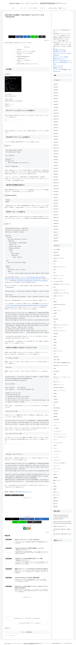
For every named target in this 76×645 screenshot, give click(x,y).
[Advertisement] (27, 26)
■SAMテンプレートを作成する (24, 60)
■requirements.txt (22, 58)
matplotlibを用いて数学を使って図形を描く (62, 530)
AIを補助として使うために (60, 49)
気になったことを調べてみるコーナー (62, 60)
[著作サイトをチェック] (24, 528)
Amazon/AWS (8, 495)
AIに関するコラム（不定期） (60, 51)
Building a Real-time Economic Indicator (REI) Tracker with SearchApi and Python (62, 522)
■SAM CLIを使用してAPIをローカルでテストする (27, 63)
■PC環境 (19, 49)
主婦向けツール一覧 (58, 67)
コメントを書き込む (27, 632)
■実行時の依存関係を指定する (24, 56)
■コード (20, 54)
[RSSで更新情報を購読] (29, 528)
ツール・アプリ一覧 (58, 65)
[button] (42, 36)
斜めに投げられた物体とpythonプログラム (62, 534)
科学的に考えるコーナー (59, 58)
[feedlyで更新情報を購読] (27, 528)
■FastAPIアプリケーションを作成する (25, 53)
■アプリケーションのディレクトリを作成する (27, 51)
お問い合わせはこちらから (25, 491)
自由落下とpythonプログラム (59, 526)
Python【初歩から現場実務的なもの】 (17, 495)
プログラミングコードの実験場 (61, 56)
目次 (25, 47)
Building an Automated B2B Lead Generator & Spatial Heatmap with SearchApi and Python (61, 517)
